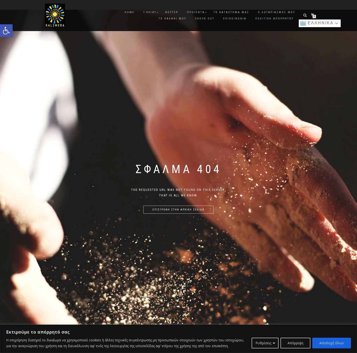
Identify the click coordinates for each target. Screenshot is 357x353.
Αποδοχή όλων (331, 343)
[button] (6, 30)
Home (130, 12)
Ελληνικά (320, 23)
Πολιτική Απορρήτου (274, 18)
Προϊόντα (196, 12)
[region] (178, 339)
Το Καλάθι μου (172, 18)
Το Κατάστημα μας (231, 12)
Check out (204, 18)
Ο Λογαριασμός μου (276, 12)
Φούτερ (171, 12)
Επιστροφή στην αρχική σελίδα (178, 209)
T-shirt (149, 12)
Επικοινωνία (234, 18)
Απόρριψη (295, 343)
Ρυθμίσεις (263, 343)
